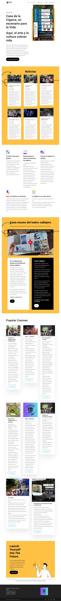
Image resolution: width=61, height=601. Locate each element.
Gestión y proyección (46, 85)
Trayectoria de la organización (45, 119)
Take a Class (14, 572)
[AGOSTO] (43, 40)
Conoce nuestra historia (13, 59)
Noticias (51, 2)
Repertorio (40, 2)
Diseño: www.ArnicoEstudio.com (13, 599)
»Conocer (11, 386)
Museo (46, 2)
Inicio (28, 2)
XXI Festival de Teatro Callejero (14, 86)
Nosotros (33, 2)
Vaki (12, 301)
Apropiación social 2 (14, 119)
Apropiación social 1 (30, 119)
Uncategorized (11, 89)
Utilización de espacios (28, 86)
